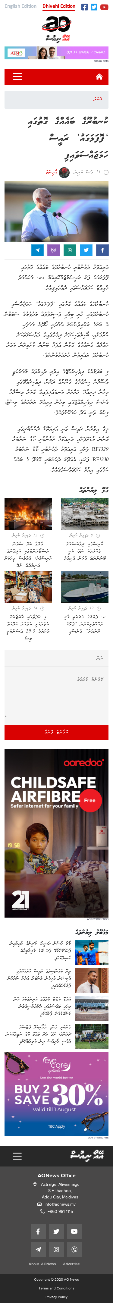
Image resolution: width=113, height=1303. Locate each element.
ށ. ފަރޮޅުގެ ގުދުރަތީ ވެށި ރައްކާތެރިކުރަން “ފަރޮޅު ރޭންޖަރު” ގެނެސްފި (84, 624)
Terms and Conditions (56, 1288)
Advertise (71, 1264)
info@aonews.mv (60, 1204)
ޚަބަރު (98, 99)
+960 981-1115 (60, 1211)
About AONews (42, 1264)
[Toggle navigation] (17, 76)
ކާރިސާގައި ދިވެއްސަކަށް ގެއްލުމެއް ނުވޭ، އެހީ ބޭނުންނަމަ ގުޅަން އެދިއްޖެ (85, 551)
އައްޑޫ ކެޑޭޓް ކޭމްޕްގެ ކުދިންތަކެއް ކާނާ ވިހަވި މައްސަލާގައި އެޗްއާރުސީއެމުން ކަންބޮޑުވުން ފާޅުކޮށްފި (42, 1006)
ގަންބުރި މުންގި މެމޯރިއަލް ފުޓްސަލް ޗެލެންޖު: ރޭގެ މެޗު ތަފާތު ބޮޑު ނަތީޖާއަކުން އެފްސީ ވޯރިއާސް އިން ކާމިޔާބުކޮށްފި (38, 1034)
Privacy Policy (56, 1297)
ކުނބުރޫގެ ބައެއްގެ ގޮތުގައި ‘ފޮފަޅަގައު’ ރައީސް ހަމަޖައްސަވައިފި (68, 138)
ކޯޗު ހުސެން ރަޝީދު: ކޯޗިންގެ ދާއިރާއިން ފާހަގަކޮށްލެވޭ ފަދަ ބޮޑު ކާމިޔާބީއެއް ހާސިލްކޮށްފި (40, 951)
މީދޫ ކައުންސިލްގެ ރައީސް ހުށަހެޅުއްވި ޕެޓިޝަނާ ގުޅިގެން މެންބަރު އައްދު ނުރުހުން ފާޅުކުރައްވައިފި (39, 978)
